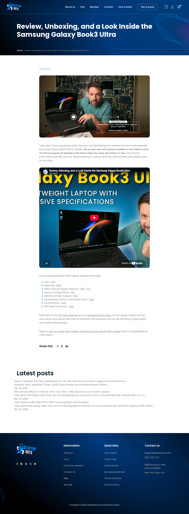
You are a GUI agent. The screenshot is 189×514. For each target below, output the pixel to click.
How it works (125, 6)
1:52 (75, 295)
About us (70, 6)
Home (19, 50)
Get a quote (147, 6)
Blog (66, 478)
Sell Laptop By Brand (114, 472)
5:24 (71, 306)
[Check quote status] (166, 7)
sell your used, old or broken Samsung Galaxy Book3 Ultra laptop (84, 331)
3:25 (91, 299)
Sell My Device (111, 465)
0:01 (53, 281)
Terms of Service (112, 478)
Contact (108, 6)
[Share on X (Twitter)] (62, 346)
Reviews (94, 6)
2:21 (88, 288)
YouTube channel (67, 315)
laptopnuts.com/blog (99, 315)
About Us (68, 452)
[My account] (172, 7)
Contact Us (69, 472)
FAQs (66, 459)
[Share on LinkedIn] (67, 346)
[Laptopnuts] (14, 9)
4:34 (63, 303)
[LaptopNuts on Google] (21, 464)
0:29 (58, 285)
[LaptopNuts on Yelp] (30, 464)
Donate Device (111, 484)
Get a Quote (110, 452)
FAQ (82, 6)
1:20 (73, 292)
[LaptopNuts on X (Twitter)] (26, 464)
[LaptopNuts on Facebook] (17, 464)
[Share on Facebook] (57, 346)
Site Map (68, 484)
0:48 (82, 288)
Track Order (110, 459)
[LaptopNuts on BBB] (35, 464)
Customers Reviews (73, 465)
